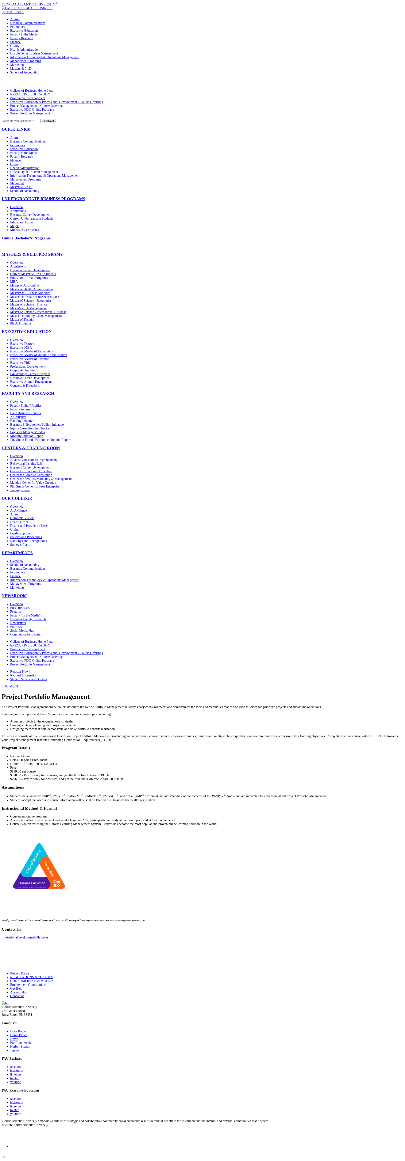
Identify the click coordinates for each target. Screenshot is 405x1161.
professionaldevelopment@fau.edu (25, 937)
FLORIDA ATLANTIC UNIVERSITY (30, 4)
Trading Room (20, 490)
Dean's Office (19, 522)
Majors (14, 226)
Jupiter (14, 1050)
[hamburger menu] (202, 81)
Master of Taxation (22, 319)
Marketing (17, 65)
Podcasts (16, 627)
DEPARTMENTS (17, 553)
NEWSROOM (14, 595)
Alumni (15, 19)
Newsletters (18, 623)
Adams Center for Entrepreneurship (34, 460)
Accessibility (18, 992)
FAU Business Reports (25, 413)
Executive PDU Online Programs (32, 109)
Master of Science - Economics (30, 300)
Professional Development (27, 98)
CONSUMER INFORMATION (32, 981)
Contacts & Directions (25, 385)
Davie (14, 1039)
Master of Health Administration (31, 289)
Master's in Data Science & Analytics (34, 297)
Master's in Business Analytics (30, 293)
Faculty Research (21, 38)
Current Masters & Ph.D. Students (33, 274)
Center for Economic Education (31, 471)
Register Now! (20, 671)
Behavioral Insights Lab (26, 463)
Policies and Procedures (26, 537)
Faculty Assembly (22, 409)
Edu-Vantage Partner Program (30, 374)
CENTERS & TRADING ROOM (31, 448)
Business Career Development (30, 214)
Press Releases (20, 608)
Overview (16, 207)
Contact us (17, 996)
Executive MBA (21, 347)
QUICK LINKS (13, 12)
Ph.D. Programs (20, 323)
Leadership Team (21, 533)
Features (15, 611)
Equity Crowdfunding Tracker (30, 428)
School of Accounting (24, 72)
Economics (17, 27)
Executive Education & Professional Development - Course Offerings (56, 102)
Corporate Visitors (22, 518)
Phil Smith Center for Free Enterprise (34, 486)
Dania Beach (18, 1035)
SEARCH (48, 120)
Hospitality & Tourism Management (34, 53)
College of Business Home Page (31, 90)
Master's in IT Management (28, 308)
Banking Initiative (22, 420)
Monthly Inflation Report (26, 436)
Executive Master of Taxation (29, 359)
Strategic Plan (19, 544)
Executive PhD (20, 362)
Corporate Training (22, 370)
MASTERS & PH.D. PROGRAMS (32, 254)
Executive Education (24, 30)
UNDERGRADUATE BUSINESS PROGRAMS (43, 199)
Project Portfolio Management (30, 113)
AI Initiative (18, 417)
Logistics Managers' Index (27, 432)
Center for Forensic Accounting (31, 475)
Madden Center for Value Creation (33, 482)
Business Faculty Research (28, 619)
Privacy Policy (20, 973)
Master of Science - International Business (38, 312)
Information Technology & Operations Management (44, 57)
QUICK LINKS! (16, 129)
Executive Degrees (22, 343)
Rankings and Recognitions (28, 541)
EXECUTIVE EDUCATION (30, 94)
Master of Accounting (24, 285)
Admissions (18, 211)
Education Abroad (22, 222)
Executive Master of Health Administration (38, 355)
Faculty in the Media (24, 34)
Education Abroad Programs (29, 278)
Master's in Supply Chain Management (36, 316)
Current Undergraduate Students (31, 218)
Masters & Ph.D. (21, 68)
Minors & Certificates (24, 230)
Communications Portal (25, 634)
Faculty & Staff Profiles (26, 405)
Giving (14, 46)
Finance (15, 42)
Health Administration (24, 49)
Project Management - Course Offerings (36, 105)
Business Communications (27, 23)
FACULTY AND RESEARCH (28, 393)
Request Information (23, 675)
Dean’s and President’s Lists (28, 525)
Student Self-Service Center (28, 679)
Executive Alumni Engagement (31, 381)
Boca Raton (18, 1031)
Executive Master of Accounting (31, 351)
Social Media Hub (22, 630)
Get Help (16, 988)
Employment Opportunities (28, 984)
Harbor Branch (20, 1046)
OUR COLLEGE (17, 498)
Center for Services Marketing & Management (41, 479)
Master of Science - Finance (28, 304)
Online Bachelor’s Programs (26, 238)
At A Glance (18, 510)
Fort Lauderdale (20, 1042)
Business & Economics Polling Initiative (37, 424)
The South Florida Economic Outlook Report (40, 439)
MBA (14, 281)
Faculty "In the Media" (25, 615)
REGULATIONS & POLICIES (31, 977)
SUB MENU (10, 686)
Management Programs (25, 61)
